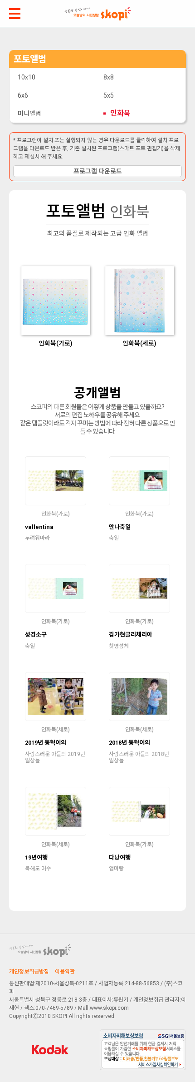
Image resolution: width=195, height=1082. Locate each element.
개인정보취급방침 (29, 971)
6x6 (23, 95)
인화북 (120, 113)
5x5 (108, 95)
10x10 (26, 77)
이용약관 (65, 971)
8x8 (108, 77)
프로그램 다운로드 (97, 171)
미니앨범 (29, 113)
